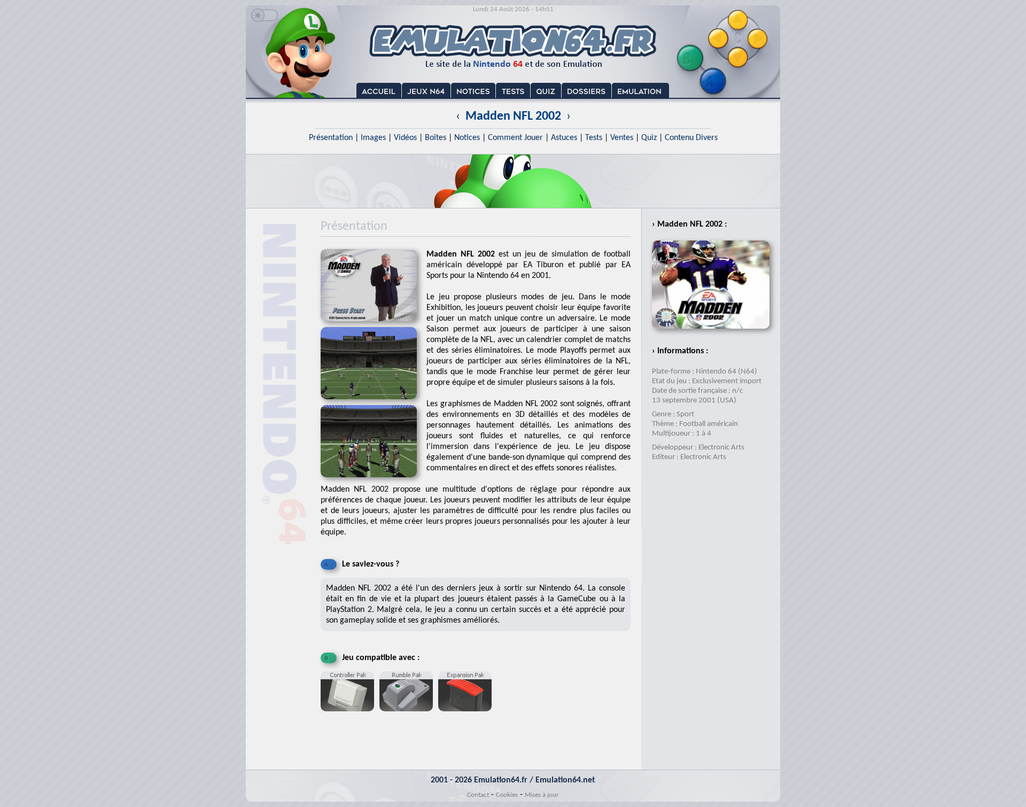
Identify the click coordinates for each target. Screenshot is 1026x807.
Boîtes (435, 138)
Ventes (621, 138)
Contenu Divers (691, 138)
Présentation (331, 138)
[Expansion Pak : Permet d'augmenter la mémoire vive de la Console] (467, 715)
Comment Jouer (515, 138)
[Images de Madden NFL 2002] (373, 403)
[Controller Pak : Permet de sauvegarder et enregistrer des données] (350, 715)
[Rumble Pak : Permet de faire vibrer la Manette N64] (408, 715)
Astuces (564, 138)
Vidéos (405, 138)
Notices (467, 138)
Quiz (649, 138)
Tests (593, 138)
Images (373, 138)
